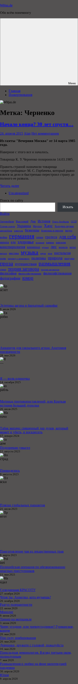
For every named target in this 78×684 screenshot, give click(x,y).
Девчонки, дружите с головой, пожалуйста (31, 645)
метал (73, 247)
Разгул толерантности (16, 604)
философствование (29, 273)
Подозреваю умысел (15, 448)
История (44, 221)
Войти (5, 213)
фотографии (10, 278)
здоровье (26, 242)
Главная (14, 91)
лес (54, 246)
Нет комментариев (45, 133)
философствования (57, 273)
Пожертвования (20, 95)
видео (68, 230)
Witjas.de (6, 5)
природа (55, 258)
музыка (29, 252)
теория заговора (23, 268)
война (3, 237)
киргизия (61, 242)
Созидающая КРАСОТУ (18, 590)
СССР (74, 221)
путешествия (26, 264)
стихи (3, 269)
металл (3, 253)
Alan (27, 133)
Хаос (48, 225)
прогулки (69, 258)
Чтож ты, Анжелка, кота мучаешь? (25, 597)
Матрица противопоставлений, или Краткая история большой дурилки (33, 403)
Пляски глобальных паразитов (22, 505)
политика (38, 258)
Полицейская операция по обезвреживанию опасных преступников (32, 569)
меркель (63, 247)
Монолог (6, 612)
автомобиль (6, 231)
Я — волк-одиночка (15, 378)
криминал (33, 247)
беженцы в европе (52, 230)
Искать (68, 207)
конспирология (12, 247)
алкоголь (18, 231)
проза (6, 263)
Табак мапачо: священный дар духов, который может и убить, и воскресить (34, 430)
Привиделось (10, 470)
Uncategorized (19, 193)
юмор (27, 278)
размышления (54, 263)
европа (4, 242)
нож (50, 253)
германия (21, 236)
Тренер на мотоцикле (16, 619)
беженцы (32, 230)
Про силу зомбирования (18, 638)
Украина (24, 226)
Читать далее (9, 186)
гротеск (51, 237)
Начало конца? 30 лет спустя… (36, 124)
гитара (39, 237)
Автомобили (7, 221)
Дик (33, 221)
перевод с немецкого (18, 258)
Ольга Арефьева (60, 221)
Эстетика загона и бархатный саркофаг (29, 305)
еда (13, 242)
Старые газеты (7, 226)
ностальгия (62, 253)
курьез (45, 247)
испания (40, 242)
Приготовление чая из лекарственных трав (32, 551)
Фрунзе (37, 226)
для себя (67, 236)
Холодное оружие (64, 226)
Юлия (4, 675)
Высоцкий (22, 221)
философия (8, 273)
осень (3, 258)
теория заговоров (50, 269)
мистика (14, 253)
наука (43, 253)
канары (50, 242)
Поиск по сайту (11, 200)
